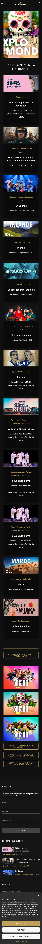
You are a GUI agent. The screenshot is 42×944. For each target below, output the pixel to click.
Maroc (21, 584)
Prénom (5, 811)
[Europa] (21, 352)
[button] (38, 895)
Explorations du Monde (21, 242)
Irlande (21, 247)
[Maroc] (21, 559)
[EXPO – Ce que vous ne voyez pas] (21, 77)
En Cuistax (21, 205)
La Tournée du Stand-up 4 (21, 289)
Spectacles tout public (11, 892)
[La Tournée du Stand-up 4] (21, 264)
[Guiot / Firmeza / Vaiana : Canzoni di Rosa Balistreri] (21, 129)
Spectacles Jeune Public (21, 472)
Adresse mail (7, 820)
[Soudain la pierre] (21, 452)
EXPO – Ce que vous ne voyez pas (22, 849)
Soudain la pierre (21, 480)
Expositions (21, 97)
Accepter (21, 923)
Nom (4, 803)
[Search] (39, 3)
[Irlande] (21, 222)
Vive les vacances (21, 335)
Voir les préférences (21, 936)
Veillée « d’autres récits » (21, 429)
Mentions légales (21, 941)
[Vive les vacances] (21, 306)
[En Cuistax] (21, 177)
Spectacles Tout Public (21, 284)
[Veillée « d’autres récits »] (21, 400)
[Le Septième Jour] (21, 601)
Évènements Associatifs (21, 420)
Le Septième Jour (21, 626)
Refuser (21, 930)
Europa (21, 377)
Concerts (14, 149)
